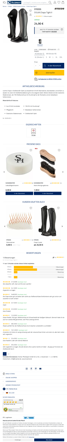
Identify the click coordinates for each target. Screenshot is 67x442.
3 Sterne (9, 272)
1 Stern (9, 277)
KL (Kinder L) (39, 57)
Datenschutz (31, 437)
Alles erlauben (49, 440)
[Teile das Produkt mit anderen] (30, 14)
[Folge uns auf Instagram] (26, 368)
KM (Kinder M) (51, 53)
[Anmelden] (55, 2)
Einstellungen (18, 440)
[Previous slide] (35, 42)
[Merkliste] (59, 2)
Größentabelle (42, 49)
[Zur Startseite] (14, 2)
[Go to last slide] (4, 172)
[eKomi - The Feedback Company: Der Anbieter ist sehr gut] (13, 405)
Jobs (10, 389)
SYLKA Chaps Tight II (31, 6)
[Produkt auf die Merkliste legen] (30, 10)
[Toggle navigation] (4, 2)
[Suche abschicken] (50, 2)
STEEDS (10, 6)
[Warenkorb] (63, 2)
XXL (60, 57)
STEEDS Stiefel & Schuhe (19, 6)
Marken (5, 6)
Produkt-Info (53, 49)
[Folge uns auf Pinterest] (36, 368)
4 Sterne (9, 269)
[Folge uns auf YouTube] (40, 368)
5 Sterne (9, 267)
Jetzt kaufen (50, 72)
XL (56, 57)
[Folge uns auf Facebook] (31, 368)
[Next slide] (62, 42)
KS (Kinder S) (39, 53)
